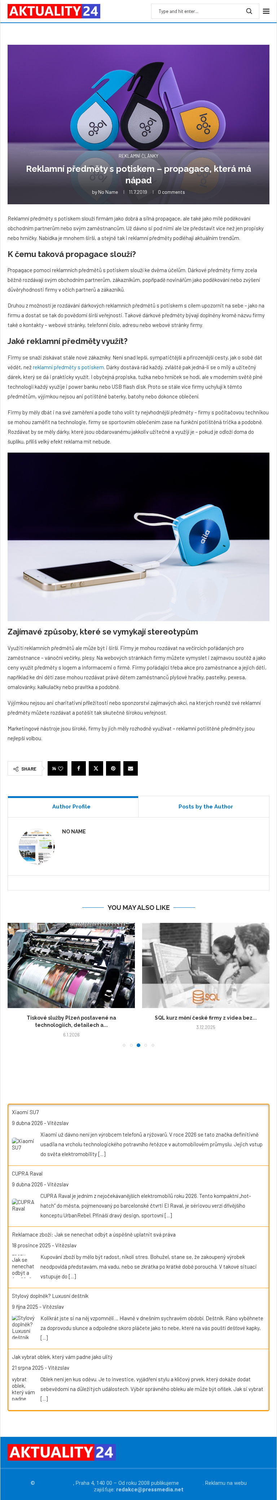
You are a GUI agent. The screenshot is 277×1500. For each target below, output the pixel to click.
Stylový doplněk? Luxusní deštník (50, 1295)
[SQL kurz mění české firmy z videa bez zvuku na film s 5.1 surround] (205, 965)
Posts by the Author (206, 806)
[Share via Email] (130, 768)
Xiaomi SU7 (25, 1112)
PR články (191, 1483)
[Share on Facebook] (78, 768)
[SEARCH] (249, 11)
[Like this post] (60, 768)
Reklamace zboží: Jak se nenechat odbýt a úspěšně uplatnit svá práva (94, 1234)
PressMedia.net (54, 1483)
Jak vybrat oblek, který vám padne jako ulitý (62, 1356)
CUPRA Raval (27, 1173)
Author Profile (71, 806)
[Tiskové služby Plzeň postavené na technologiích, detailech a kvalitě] (71, 965)
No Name (108, 192)
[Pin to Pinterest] (113, 768)
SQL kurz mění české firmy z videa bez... (206, 1018)
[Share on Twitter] (96, 768)
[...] (101, 1154)
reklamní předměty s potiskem (68, 367)
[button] (17, 984)
